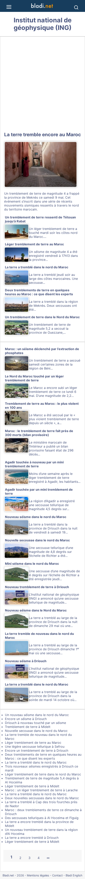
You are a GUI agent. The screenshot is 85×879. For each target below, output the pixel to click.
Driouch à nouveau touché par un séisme (35, 723)
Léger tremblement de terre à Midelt (32, 786)
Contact (57, 875)
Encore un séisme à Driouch (26, 719)
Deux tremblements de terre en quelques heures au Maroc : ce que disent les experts (43, 756)
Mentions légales (38, 875)
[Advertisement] (42, 83)
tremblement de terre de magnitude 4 (37, 193)
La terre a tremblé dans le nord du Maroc (36, 762)
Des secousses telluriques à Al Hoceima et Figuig (41, 818)
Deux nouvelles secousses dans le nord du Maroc (42, 798)
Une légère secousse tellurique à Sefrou (34, 747)
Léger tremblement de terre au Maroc (33, 743)
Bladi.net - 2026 (13, 875)
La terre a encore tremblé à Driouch (32, 838)
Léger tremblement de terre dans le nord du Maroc (43, 774)
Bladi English (74, 875)
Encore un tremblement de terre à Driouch (36, 750)
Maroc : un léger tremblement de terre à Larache (41, 790)
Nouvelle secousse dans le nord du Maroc (36, 731)
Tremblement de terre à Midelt (27, 727)
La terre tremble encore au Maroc (42, 134)
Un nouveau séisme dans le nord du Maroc (37, 715)
